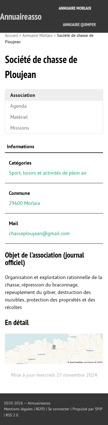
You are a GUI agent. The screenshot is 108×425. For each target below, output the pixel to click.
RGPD (40, 409)
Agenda (18, 106)
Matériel (19, 117)
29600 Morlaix (24, 203)
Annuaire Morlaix (75, 8)
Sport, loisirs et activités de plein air (48, 173)
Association (22, 95)
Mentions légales (18, 409)
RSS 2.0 (12, 415)
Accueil (11, 35)
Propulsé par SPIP (87, 409)
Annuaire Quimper (79, 24)
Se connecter (59, 409)
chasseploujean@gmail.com (39, 233)
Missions (19, 128)
